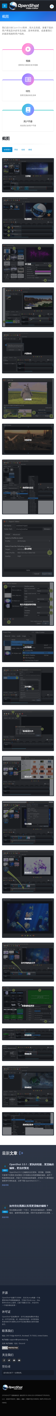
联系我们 (7, 1331)
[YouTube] (19, 1360)
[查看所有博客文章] (21, 1153)
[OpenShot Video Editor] (23, 5)
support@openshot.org (18, 1339)
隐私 (18, 1399)
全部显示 (7, 149)
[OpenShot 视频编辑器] (12, 1387)
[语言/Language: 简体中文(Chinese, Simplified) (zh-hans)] (52, 6)
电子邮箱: (9, 1343)
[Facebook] (4, 1360)
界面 (16, 149)
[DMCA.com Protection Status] (10, 1348)
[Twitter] (9, 1360)
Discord (22, 1343)
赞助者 (6, 1366)
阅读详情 (5, 1185)
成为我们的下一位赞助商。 (13, 1373)
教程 (30, 149)
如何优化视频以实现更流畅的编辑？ (29, 1205)
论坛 (16, 1343)
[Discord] (14, 1360)
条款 (23, 1399)
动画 (23, 149)
